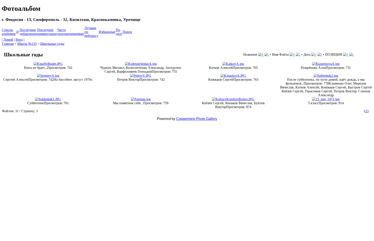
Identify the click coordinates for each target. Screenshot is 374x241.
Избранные (107, 32)
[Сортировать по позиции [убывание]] (351, 54)
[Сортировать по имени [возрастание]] (292, 54)
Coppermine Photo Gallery (196, 119)
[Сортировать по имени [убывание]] (298, 54)
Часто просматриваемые (70, 32)
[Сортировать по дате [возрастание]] (314, 54)
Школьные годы (52, 44)
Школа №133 (27, 44)
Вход (19, 39)
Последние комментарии (47, 32)
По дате (119, 32)
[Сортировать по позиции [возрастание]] (345, 54)
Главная (8, 44)
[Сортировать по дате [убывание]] (320, 54)
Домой (8, 39)
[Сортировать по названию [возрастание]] (261, 54)
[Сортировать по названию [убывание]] (266, 54)
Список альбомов (9, 32)
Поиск (127, 32)
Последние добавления (28, 32)
